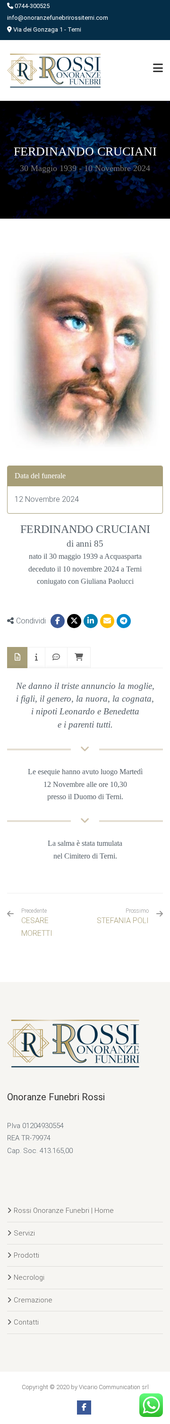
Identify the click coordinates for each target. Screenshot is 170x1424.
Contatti (26, 1322)
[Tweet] (74, 621)
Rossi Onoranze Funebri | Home (64, 1210)
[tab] (17, 657)
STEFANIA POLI (123, 920)
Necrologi (29, 1277)
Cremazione (33, 1300)
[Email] (107, 621)
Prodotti (26, 1255)
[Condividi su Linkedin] (91, 621)
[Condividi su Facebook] (58, 621)
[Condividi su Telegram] (124, 621)
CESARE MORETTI (36, 922)
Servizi (24, 1233)
